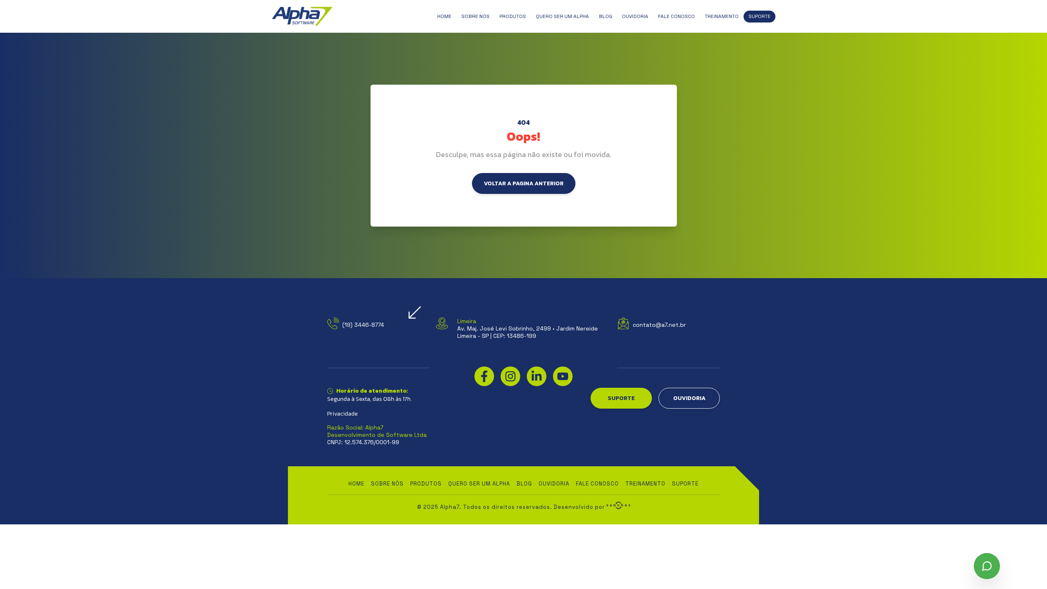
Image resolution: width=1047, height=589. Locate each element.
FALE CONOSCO (676, 16)
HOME (444, 16)
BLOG (605, 16)
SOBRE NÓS (475, 16)
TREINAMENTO (722, 16)
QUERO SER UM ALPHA (562, 16)
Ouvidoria (635, 16)
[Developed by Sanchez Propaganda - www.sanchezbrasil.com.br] (618, 505)
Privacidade (342, 414)
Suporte (759, 16)
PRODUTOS (512, 16)
